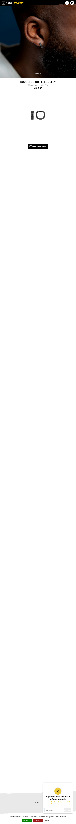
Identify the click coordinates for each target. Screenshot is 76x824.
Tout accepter (27, 820)
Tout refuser (38, 820)
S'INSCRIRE (67, 810)
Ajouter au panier (39, 146)
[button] (36, 74)
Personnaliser (49, 820)
